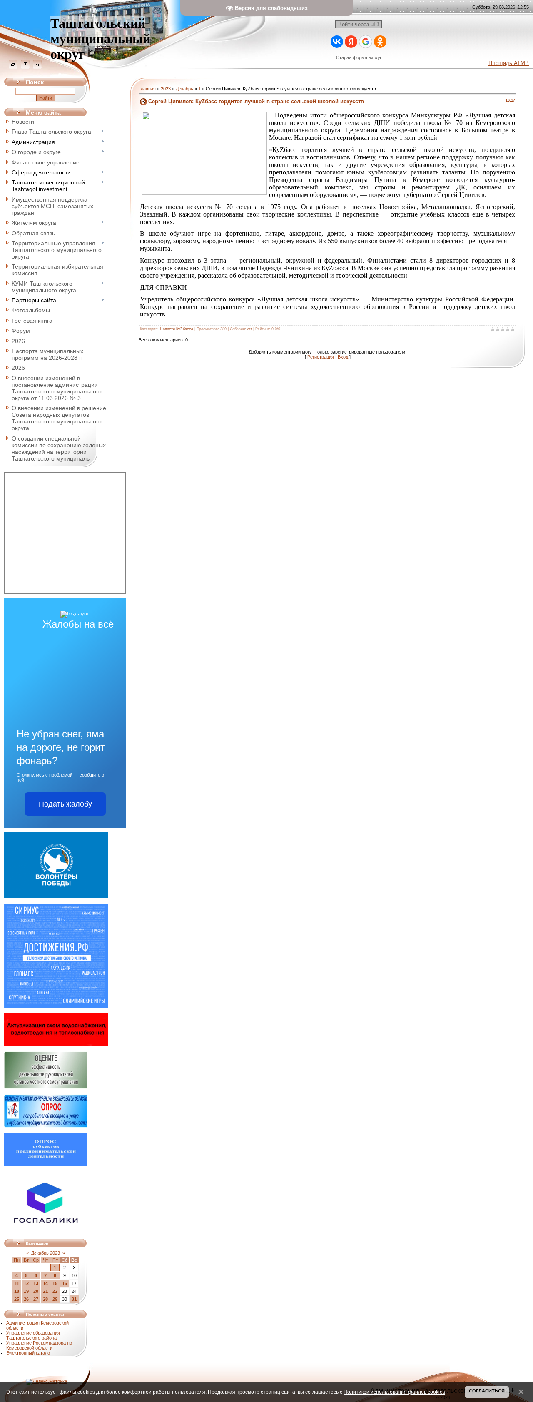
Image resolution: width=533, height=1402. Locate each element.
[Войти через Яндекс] (351, 41)
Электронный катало (28, 1352)
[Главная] (13, 67)
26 (26, 1299)
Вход (343, 356)
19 (26, 1291)
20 (35, 1291)
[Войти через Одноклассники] (380, 41)
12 (26, 1283)
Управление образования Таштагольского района (33, 1335)
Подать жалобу (65, 804)
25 (16, 1299)
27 (35, 1299)
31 (74, 1299)
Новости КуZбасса (176, 329)
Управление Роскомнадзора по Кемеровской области (39, 1345)
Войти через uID (358, 24)
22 (54, 1291)
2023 (166, 88)
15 (54, 1283)
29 (54, 1299)
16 (64, 1283)
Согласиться (487, 1390)
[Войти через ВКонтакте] (337, 41)
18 (16, 1291)
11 (17, 1283)
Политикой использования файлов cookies (394, 1392)
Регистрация (320, 356)
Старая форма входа (358, 57)
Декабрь (184, 88)
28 (45, 1299)
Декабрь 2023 (45, 1252)
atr (249, 329)
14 (45, 1283)
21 (45, 1291)
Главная (147, 88)
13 (35, 1283)
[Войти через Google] (365, 41)
